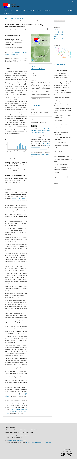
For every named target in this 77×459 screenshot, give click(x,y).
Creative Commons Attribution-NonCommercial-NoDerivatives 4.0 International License (40, 130)
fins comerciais (43, 149)
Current (16, 10)
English (56, 29)
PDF (34, 66)
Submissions (31, 10)
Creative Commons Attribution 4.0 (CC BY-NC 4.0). (39, 442)
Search (71, 10)
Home (6, 18)
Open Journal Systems (59, 64)
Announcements (8, 13)
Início (4, 10)
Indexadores (46, 10)
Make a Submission (59, 20)
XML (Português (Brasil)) (38, 68)
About (9, 10)
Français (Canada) (58, 34)
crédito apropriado (45, 143)
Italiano (56, 36)
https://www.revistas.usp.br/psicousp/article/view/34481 (16, 394)
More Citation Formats (37, 98)
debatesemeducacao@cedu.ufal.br (17, 440)
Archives (23, 10)
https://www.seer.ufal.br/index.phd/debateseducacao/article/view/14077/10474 (16, 411)
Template (38, 10)
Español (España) (58, 32)
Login (73, 1)
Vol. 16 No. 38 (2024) (19, 18)
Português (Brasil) (58, 38)
